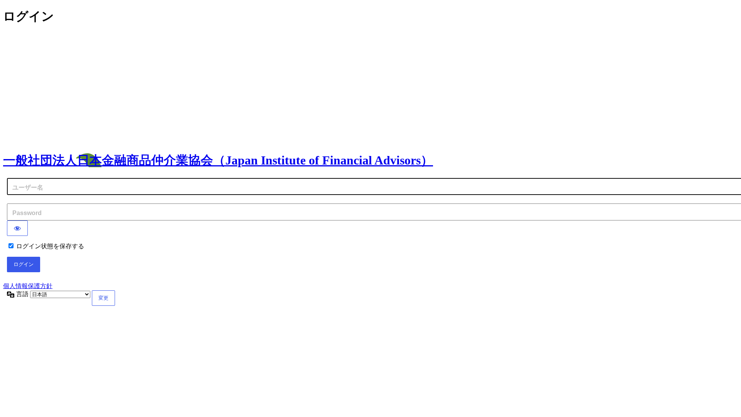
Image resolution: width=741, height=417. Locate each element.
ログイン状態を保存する (50, 246)
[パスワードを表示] (17, 228)
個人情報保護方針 (27, 286)
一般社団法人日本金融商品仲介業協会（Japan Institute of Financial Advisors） (218, 160)
